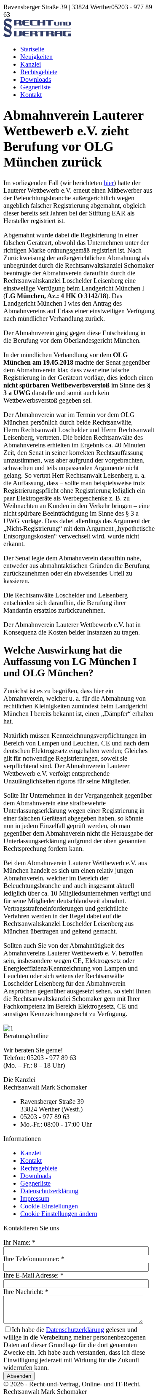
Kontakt (31, 94)
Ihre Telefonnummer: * (33, 1258)
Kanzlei (30, 64)
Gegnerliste (35, 87)
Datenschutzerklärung (49, 1191)
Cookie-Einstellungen (49, 1206)
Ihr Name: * (19, 1242)
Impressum (34, 1198)
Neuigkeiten (36, 56)
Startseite (32, 49)
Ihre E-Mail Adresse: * (33, 1275)
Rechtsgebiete (38, 71)
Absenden (19, 1376)
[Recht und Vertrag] (37, 34)
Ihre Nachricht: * (25, 1291)
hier (109, 182)
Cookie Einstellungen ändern (58, 1213)
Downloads (35, 79)
